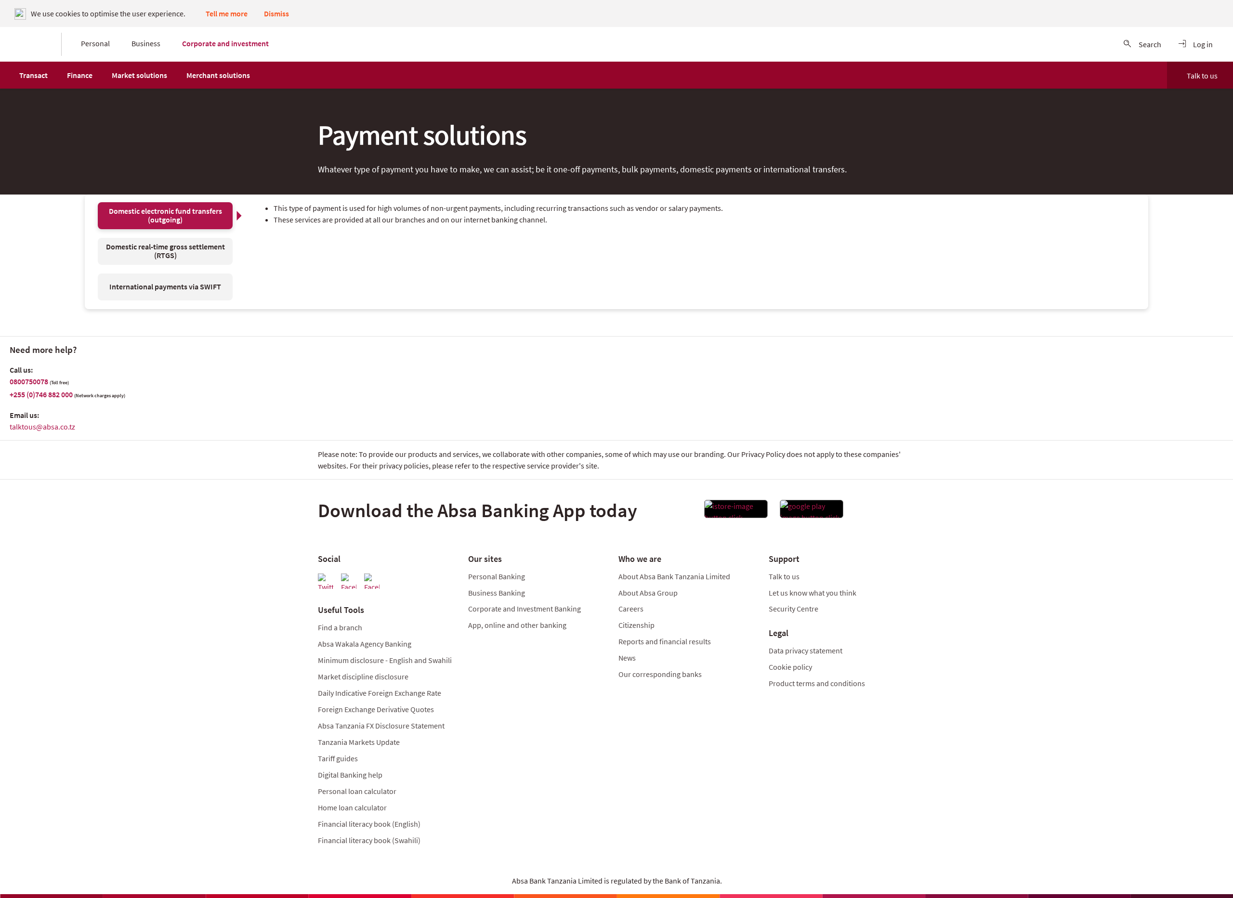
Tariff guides (338, 758)
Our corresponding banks (660, 674)
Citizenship (636, 625)
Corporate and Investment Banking (524, 608)
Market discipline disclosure (363, 676)
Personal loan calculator (357, 791)
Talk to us (1202, 75)
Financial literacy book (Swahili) (369, 840)
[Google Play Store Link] (811, 511)
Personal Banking (496, 576)
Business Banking (496, 593)
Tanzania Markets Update (359, 742)
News (627, 658)
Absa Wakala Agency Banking (364, 644)
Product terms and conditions (817, 683)
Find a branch (340, 627)
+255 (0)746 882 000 (41, 394)
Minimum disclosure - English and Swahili (385, 660)
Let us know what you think (812, 593)
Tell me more (227, 13)
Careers (630, 608)
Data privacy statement (805, 650)
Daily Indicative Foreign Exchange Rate (379, 693)
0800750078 (29, 381)
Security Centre (793, 608)
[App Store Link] (736, 511)
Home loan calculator (352, 807)
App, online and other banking (517, 625)
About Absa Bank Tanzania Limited (674, 576)
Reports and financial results (664, 641)
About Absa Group (648, 593)
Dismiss (276, 13)
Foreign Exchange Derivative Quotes (376, 709)
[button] (33, 75)
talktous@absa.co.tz (42, 426)
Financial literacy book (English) (369, 824)
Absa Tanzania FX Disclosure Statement (381, 725)
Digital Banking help (350, 775)
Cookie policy (790, 667)
